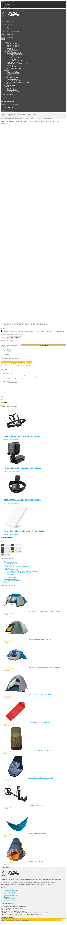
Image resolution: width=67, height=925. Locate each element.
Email (3, 399)
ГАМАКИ (13, 59)
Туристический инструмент (12, 580)
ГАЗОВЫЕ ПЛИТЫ (12, 79)
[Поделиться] (3, 922)
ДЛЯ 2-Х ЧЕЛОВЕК (13, 43)
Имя (2, 396)
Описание (7, 349)
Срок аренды (5, 337)
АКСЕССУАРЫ (14, 91)
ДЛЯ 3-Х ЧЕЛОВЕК (13, 45)
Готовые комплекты (10, 562)
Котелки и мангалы (10, 900)
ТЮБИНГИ (10, 88)
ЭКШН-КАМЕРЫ (12, 90)
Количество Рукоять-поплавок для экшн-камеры (7, 340)
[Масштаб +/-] (6, 922)
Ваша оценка (5, 381)
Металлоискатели (9, 565)
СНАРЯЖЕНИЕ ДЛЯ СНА (14, 53)
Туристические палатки (11, 891)
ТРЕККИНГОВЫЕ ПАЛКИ (15, 68)
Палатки (6, 568)
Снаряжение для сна (10, 577)
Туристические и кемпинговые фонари (19, 573)
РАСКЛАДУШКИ (15, 57)
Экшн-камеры (11, 574)
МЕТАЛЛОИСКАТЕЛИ (10, 85)
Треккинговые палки (10, 579)
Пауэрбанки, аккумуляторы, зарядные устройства (22, 571)
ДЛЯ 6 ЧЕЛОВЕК (12, 48)
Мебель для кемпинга (10, 563)
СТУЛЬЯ (9, 76)
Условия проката (9, 4)
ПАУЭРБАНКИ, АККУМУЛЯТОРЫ (17, 64)
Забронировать (44, 345)
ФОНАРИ (10, 65)
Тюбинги (6, 582)
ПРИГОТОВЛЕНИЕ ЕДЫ (11, 77)
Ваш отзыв (4, 393)
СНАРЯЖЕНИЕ (8, 51)
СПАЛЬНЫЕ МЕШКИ (16, 54)
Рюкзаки (6, 576)
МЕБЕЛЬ (6, 70)
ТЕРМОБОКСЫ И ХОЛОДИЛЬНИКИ (18, 82)
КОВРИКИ (13, 56)
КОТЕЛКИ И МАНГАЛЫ (14, 80)
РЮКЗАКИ (7, 84)
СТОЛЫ (9, 74)
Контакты (7, 7)
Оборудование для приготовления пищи (16, 566)
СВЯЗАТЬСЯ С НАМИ (7, 917)
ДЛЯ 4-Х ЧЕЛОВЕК (13, 47)
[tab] (35, 349)
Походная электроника (11, 569)
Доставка (7, 6)
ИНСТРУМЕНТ (11, 67)
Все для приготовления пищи (13, 894)
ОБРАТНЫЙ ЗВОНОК (7, 537)
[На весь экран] (4, 922)
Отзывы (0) (7, 351)
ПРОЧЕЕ (6, 87)
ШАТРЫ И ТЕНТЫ (12, 50)
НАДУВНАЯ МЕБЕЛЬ (16, 60)
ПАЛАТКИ (7, 42)
